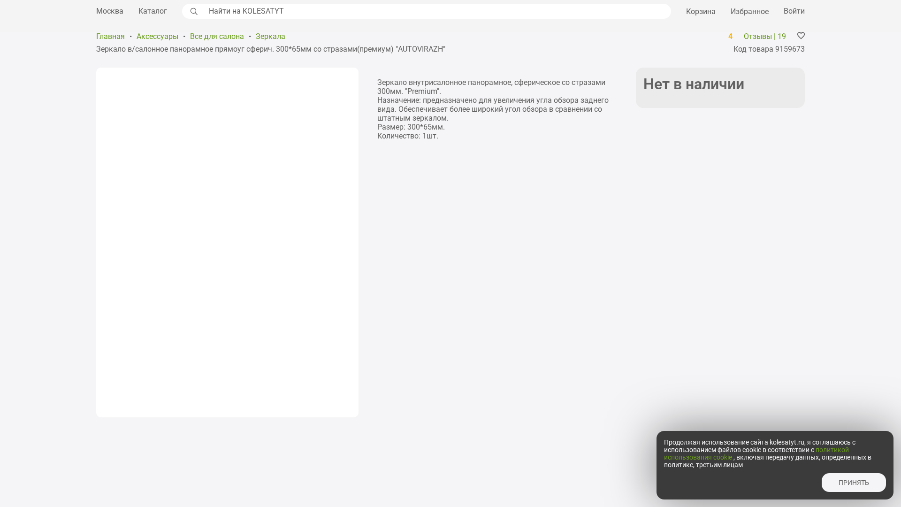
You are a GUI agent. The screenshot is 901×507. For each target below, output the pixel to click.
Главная (110, 36)
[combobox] (437, 11)
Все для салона (217, 36)
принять (854, 482)
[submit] (193, 11)
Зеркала (270, 36)
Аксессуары (157, 36)
